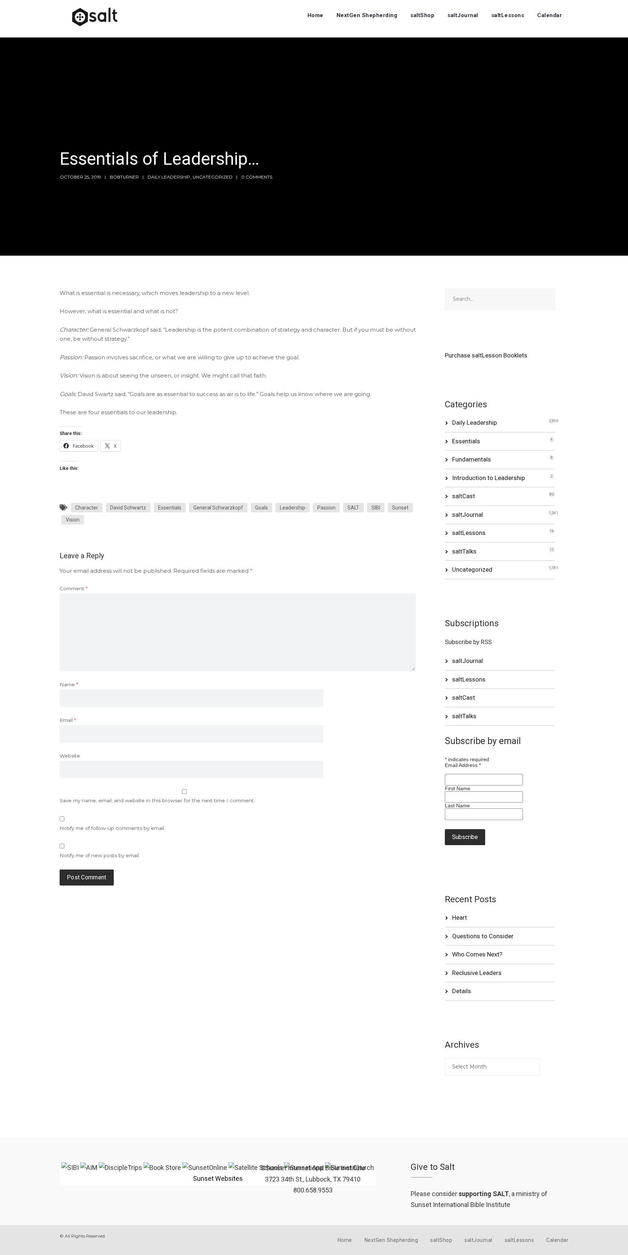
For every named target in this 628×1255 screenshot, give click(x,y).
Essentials (169, 508)
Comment (74, 588)
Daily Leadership (169, 177)
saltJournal (462, 15)
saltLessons (507, 15)
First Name (457, 788)
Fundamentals (471, 459)
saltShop (422, 15)
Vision (73, 520)
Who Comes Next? (477, 954)
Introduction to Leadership (488, 477)
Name (69, 684)
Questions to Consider (483, 936)
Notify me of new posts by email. (100, 855)
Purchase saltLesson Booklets (486, 355)
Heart (459, 917)
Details (461, 991)
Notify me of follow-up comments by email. (112, 828)
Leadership (292, 508)
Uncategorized (213, 177)
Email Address (463, 765)
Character (86, 508)
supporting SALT (484, 1194)
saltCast (463, 496)
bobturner (124, 177)
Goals (261, 508)
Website (70, 756)
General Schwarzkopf (218, 508)
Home (315, 15)
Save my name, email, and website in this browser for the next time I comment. (157, 800)
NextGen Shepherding (367, 15)
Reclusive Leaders (477, 972)
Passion (326, 508)
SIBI (375, 508)
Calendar (549, 15)
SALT (353, 508)
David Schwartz (128, 508)
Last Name (457, 805)
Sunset (400, 508)
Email (68, 720)
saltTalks (464, 551)
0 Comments (256, 177)
